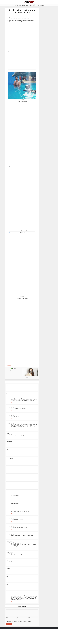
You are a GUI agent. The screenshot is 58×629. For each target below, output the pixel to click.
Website (28, 617)
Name (7, 617)
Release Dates (31, 5)
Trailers (23, 5)
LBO (38, 5)
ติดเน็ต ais (8, 592)
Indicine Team (25, 14)
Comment (7, 608)
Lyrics (27, 5)
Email (18, 617)
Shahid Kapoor (9, 365)
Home (15, 5)
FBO (36, 5)
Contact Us (42, 5)
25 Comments (20, 14)
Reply (11, 402)
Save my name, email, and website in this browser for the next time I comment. (19, 621)
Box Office (19, 5)
